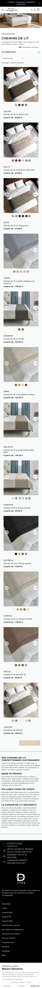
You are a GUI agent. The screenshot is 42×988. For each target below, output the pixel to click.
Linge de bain (7, 912)
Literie (4, 908)
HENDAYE (8, 505)
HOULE (7, 671)
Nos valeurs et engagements (13, 929)
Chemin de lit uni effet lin (15, 675)
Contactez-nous (8, 942)
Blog (4, 955)
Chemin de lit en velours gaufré (17, 563)
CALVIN (7, 111)
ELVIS (6, 222)
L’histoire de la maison (11, 925)
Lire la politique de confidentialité (12, 979)
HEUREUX (8, 560)
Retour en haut (30, 743)
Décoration (8, 34)
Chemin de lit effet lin (13, 730)
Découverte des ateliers (11, 934)
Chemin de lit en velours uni (16, 114)
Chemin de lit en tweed (14, 339)
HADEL (7, 278)
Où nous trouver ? (9, 938)
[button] (31, 10)
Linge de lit (6, 917)
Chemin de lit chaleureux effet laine (19, 170)
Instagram (6, 951)
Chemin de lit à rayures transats (17, 508)
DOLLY (7, 167)
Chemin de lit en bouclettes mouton (19, 394)
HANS (6, 391)
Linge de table (7, 921)
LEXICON (8, 727)
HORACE (8, 616)
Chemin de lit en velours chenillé (18, 619)
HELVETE (8, 447)
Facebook (5, 947)
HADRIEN (8, 336)
